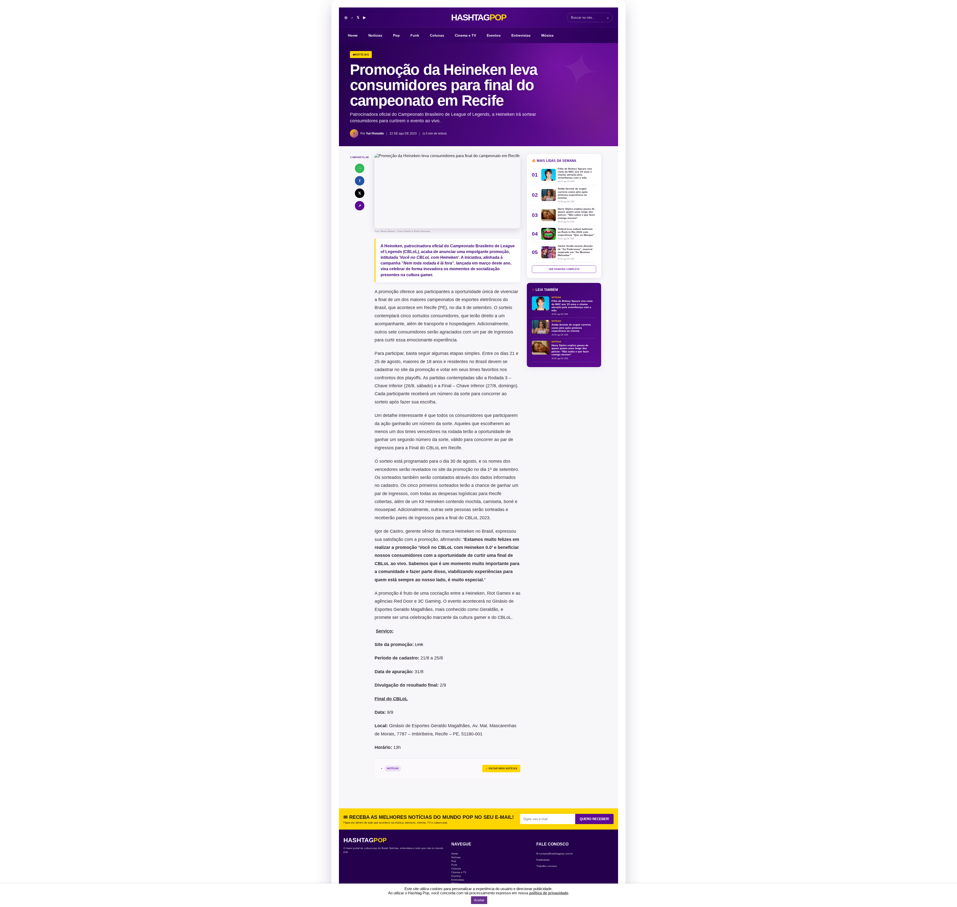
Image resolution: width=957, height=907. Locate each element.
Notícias (375, 35)
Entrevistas (521, 35)
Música (547, 35)
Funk (414, 35)
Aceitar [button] (479, 900)
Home (353, 35)
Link (419, 644)
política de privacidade (548, 893)
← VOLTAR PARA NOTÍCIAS (501, 768)
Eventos (494, 35)
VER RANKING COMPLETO (564, 269)
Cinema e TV (465, 35)
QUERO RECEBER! (594, 819)
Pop (396, 35)
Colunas (437, 35)
